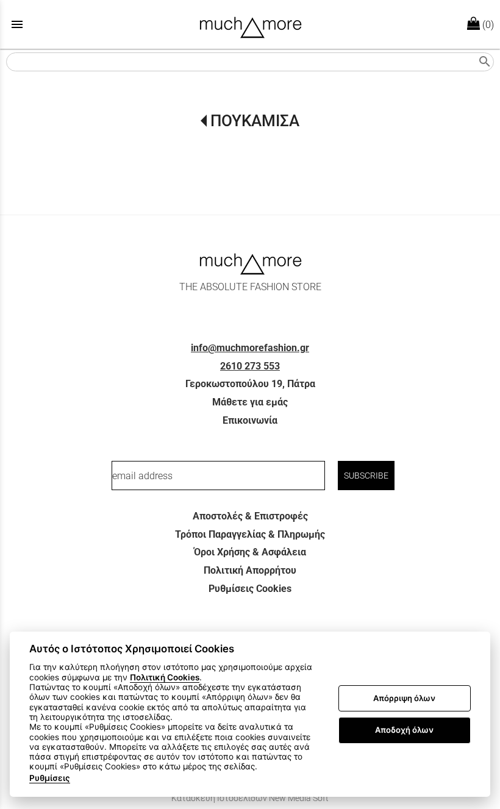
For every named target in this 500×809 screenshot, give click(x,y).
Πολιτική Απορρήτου (250, 570)
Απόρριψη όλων (404, 698)
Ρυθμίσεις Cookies (250, 588)
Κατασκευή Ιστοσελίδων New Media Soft (250, 798)
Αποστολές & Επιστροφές (250, 516)
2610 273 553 (250, 366)
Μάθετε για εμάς (250, 402)
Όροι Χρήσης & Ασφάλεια (250, 552)
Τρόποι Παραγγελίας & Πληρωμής (250, 534)
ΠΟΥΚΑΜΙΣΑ (254, 121)
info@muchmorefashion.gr (250, 348)
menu (17, 24)
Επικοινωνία (250, 420)
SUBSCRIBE (366, 475)
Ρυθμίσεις (49, 778)
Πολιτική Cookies (164, 677)
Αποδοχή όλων (404, 730)
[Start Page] (250, 24)
